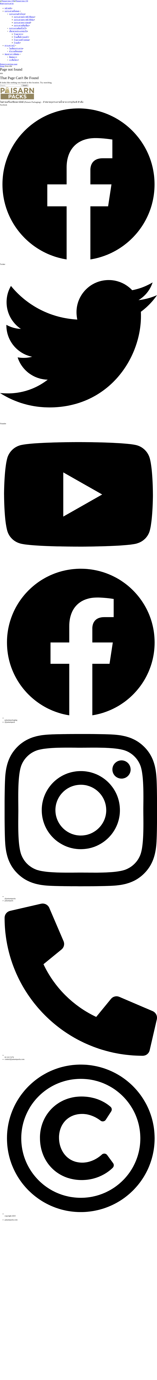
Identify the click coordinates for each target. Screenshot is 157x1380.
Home (2, 66)
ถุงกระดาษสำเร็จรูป (17, 14)
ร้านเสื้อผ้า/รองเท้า (21, 37)
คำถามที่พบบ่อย (15, 51)
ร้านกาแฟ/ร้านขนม (21, 40)
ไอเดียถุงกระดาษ (16, 48)
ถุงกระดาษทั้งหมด (12, 11)
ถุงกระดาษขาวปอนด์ (22, 23)
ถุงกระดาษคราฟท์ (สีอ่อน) (24, 17)
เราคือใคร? (13, 60)
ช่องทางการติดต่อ (12, 54)
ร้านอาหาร (18, 34)
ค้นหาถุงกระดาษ (7, 3)
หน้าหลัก (8, 8)
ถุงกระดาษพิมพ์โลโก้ (17, 28)
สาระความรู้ (9, 45)
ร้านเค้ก (17, 43)
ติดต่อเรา (12, 57)
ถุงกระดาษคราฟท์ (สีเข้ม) (24, 20)
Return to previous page (8, 64)
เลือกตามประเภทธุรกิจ (18, 31)
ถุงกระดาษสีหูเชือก (21, 25)
